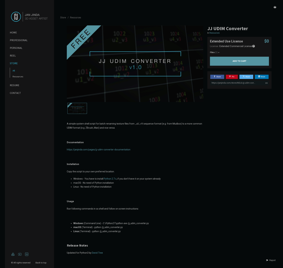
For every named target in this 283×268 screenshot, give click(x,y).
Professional (19, 40)
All (14, 70)
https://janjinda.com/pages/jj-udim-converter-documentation (98, 149)
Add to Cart (239, 61)
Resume (14, 85)
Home (13, 32)
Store (14, 63)
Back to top (41, 262)
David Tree (97, 252)
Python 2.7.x (110, 178)
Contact (15, 93)
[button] (270, 260)
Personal (16, 47)
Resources (18, 76)
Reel (13, 55)
